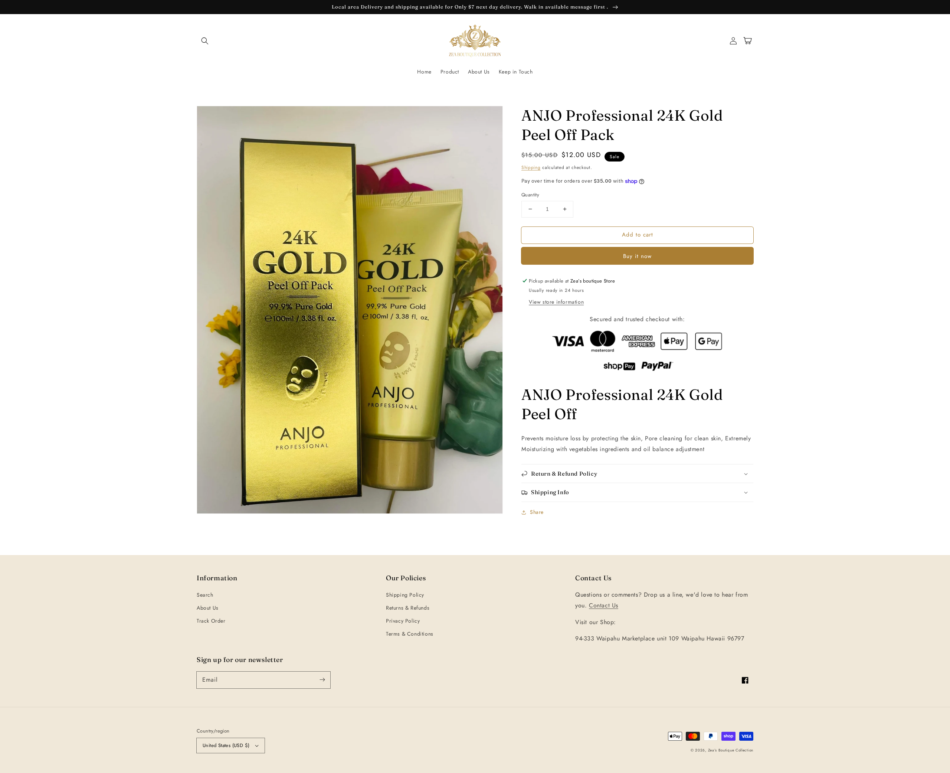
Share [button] (537, 512)
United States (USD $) (226, 745)
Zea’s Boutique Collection (731, 750)
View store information (556, 302)
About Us (208, 607)
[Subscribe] (322, 680)
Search (205, 594)
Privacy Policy (403, 620)
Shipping (531, 167)
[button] (205, 41)
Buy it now (637, 256)
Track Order (211, 620)
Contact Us (603, 605)
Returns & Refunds (407, 607)
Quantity (530, 194)
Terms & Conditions (409, 633)
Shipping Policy (405, 594)
